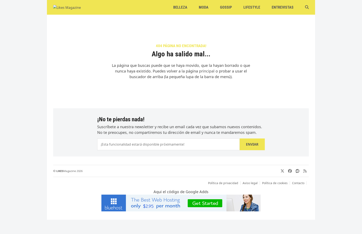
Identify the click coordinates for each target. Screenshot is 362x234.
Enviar (252, 144)
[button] (307, 7)
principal (207, 71)
